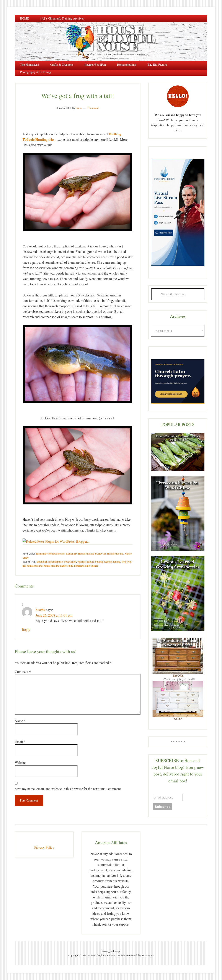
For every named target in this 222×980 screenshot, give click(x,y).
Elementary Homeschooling (50, 553)
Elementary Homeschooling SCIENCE (86, 553)
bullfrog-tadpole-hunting (107, 561)
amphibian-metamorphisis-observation (56, 561)
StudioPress (148, 955)
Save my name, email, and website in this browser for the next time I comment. (68, 788)
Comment (23, 671)
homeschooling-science (86, 565)
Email (20, 741)
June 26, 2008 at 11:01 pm (54, 615)
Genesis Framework (127, 955)
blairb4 (40, 609)
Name (20, 720)
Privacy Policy (44, 847)
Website (20, 762)
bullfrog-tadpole (85, 561)
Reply (26, 629)
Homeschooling (115, 553)
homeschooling (34, 565)
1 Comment (92, 108)
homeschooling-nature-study (58, 565)
